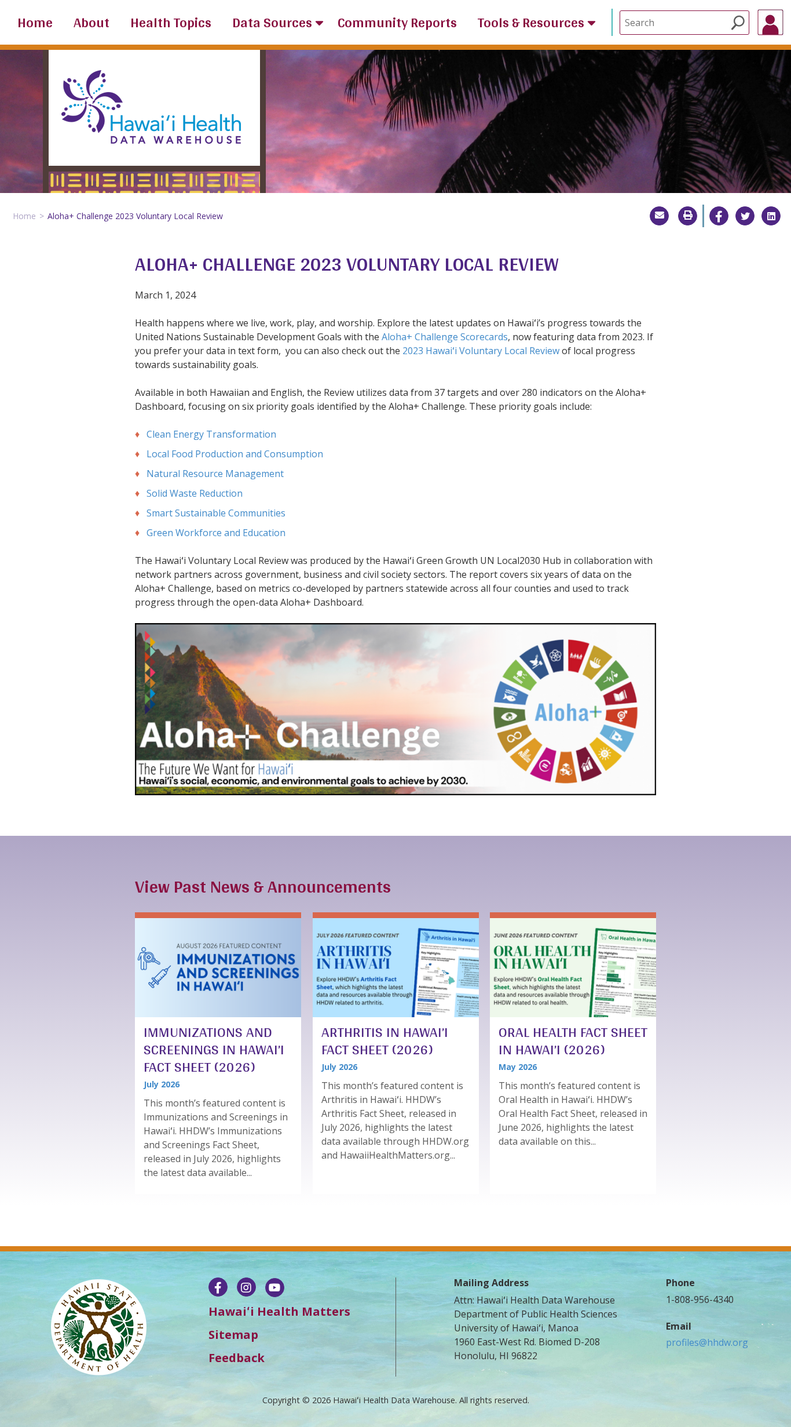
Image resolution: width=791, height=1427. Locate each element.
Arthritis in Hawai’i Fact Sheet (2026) (384, 1040)
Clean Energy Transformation (211, 434)
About (91, 22)
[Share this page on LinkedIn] (771, 215)
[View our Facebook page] (218, 1288)
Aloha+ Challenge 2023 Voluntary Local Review (135, 215)
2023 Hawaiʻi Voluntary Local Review (480, 350)
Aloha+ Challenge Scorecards (445, 336)
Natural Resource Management (215, 473)
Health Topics (170, 22)
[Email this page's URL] (659, 216)
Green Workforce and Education (216, 532)
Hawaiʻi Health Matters (279, 1311)
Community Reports (397, 22)
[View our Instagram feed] (246, 1288)
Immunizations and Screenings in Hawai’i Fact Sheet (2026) (214, 1049)
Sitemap (233, 1334)
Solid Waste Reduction (196, 493)
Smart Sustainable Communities (216, 513)
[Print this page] (688, 216)
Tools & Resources (531, 22)
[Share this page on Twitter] (745, 215)
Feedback (236, 1358)
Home (35, 22)
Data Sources (272, 22)
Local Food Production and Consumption (235, 453)
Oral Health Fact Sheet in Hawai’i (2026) (573, 1040)
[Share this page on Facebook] (719, 215)
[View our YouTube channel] (275, 1288)
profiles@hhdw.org (707, 1342)
